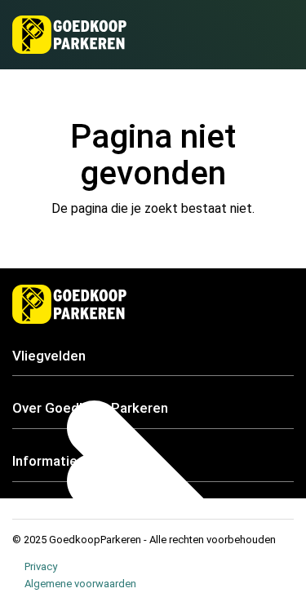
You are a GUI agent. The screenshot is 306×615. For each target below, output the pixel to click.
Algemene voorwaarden (80, 583)
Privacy (40, 566)
